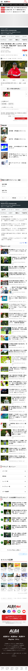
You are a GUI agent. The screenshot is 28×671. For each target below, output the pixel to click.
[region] (14, 4)
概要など (18, 39)
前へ (4, 80)
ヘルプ (17, 650)
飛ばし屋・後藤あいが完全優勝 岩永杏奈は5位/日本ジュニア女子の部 (19, 535)
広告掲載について (8, 643)
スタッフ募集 (15, 643)
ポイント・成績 (22, 197)
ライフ (20, 4)
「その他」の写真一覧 (17, 598)
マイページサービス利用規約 (20, 648)
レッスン (16, 4)
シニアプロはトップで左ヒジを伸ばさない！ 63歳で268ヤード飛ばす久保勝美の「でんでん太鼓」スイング (18, 338)
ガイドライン (8, 647)
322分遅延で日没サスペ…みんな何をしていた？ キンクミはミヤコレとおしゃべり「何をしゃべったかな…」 (18, 391)
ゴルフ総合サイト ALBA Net (6, 598)
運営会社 (21, 643)
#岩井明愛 (14, 58)
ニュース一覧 (23, 242)
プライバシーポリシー (8, 645)
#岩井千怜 (19, 58)
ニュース (25, 36)
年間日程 (14, 197)
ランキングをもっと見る (13, 550)
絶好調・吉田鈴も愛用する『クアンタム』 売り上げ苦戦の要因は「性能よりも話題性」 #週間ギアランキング (18, 383)
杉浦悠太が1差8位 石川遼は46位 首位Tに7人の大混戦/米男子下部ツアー (17, 458)
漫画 (25, 4)
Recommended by (21, 593)
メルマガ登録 (25, 2)
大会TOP (3, 36)
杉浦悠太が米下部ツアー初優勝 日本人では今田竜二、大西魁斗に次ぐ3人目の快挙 (18, 442)
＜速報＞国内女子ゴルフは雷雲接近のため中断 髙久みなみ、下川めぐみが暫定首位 (18, 369)
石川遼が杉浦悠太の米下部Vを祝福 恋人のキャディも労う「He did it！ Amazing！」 (19, 399)
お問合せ (13, 650)
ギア (11, 4)
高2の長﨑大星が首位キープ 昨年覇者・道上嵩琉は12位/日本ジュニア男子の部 (17, 408)
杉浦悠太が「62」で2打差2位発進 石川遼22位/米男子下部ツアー (19, 259)
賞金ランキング (5, 197)
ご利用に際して (16, 645)
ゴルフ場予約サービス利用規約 (8, 648)
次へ (24, 80)
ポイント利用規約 (7, 650)
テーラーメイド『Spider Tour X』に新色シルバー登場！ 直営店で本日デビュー (18, 298)
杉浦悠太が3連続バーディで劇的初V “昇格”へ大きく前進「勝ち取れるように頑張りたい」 (18, 450)
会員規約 (21, 645)
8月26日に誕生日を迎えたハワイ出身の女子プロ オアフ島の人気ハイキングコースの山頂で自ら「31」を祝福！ (18, 315)
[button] (14, 252)
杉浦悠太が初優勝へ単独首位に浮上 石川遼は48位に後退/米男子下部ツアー (18, 274)
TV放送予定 (24, 39)
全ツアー (6, 4)
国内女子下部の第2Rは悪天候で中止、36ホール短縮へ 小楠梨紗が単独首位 (19, 289)
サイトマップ (21, 650)
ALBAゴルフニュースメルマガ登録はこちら (15, 617)
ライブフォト (3, 39)
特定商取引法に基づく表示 (17, 647)
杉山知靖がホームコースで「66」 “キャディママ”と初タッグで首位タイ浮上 (18, 251)
